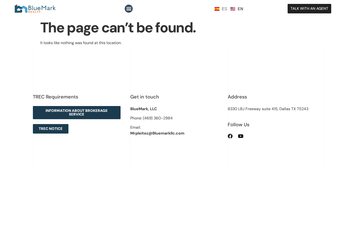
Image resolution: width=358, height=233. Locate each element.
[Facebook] (230, 136)
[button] (129, 9)
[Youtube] (240, 136)
